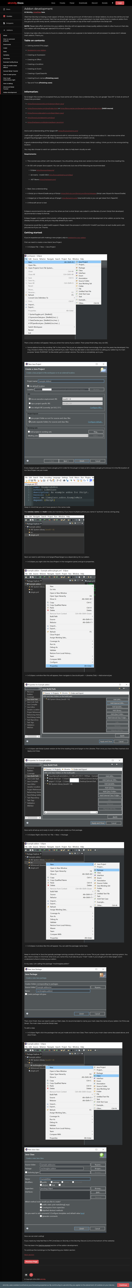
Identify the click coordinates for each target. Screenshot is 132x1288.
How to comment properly (9, 40)
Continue (123, 1285)
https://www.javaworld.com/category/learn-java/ (45, 104)
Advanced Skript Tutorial (8, 88)
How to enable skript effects (10, 66)
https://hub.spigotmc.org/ (68, 131)
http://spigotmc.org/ (69, 198)
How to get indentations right (9, 79)
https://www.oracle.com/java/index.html (42, 108)
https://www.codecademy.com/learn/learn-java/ (45, 113)
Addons (10, 30)
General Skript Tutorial (10, 71)
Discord (94, 3)
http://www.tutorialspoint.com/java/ (41, 118)
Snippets (9, 23)
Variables (6, 55)
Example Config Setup (10, 62)
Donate (104, 3)
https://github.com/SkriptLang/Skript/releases (79, 193)
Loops (5, 48)
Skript (5, 35)
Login (120, 3)
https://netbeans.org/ (48, 179)
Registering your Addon (36, 50)
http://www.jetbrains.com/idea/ (61, 175)
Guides (9, 16)
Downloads (83, 3)
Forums (62, 3)
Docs (53, 3)
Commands (7, 44)
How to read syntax (9, 74)
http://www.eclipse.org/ (45, 170)
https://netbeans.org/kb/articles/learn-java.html (45, 122)
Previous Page (31, 1262)
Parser (72, 3)
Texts (5, 51)
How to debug (8, 83)
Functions (6, 58)
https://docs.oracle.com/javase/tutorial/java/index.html (81, 108)
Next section (29, 1255)
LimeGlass (37, 12)
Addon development (10, 92)
